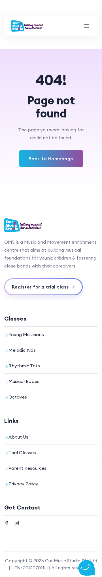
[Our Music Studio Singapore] (27, 26)
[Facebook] (6, 522)
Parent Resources (27, 468)
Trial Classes (22, 452)
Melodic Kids (22, 350)
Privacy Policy (23, 484)
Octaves (17, 397)
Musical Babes (23, 381)
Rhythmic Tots (24, 365)
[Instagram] (16, 522)
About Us (18, 437)
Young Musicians (26, 334)
